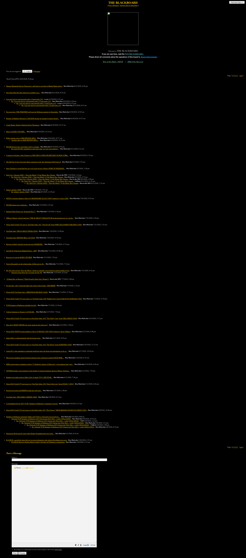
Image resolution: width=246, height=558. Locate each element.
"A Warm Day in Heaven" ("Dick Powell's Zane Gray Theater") (27, 279)
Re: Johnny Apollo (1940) (20, 192)
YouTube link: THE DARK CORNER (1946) (21, 397)
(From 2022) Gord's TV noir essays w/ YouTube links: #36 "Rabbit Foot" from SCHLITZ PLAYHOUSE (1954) (44, 299)
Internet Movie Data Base (129, 5)
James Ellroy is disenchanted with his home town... (23, 338)
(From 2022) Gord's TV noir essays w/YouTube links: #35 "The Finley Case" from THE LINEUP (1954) (41, 318)
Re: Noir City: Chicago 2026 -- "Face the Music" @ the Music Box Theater (37, 177)
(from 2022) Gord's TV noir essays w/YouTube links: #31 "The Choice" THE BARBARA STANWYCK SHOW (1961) (46, 410)
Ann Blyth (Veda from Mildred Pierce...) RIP (21, 251)
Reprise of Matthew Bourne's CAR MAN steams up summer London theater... (32, 118)
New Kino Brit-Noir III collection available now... (23, 93)
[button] (76, 545)
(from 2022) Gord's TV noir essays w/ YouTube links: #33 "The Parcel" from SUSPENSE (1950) (39, 345)
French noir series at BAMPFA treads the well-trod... (24, 390)
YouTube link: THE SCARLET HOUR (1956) (22, 231)
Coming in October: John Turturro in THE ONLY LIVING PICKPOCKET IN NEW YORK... (37, 155)
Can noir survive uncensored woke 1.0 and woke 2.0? (24, 99)
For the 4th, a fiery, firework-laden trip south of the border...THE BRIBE (30, 286)
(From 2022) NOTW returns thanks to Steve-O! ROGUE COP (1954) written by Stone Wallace (38, 332)
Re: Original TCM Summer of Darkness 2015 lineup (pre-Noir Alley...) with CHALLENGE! (47, 421)
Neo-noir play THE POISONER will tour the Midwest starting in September (32, 112)
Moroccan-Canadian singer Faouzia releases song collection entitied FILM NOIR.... (35, 358)
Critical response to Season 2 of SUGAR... (20, 312)
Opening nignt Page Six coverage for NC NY (26, 273)
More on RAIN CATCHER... (16, 132)
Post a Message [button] (113, 5)
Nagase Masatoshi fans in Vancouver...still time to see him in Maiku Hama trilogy (34, 86)
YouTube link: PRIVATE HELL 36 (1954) (20, 238)
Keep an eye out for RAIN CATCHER (19, 257)
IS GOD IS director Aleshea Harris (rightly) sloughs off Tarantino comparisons (38, 442)
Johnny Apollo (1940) (13, 190)
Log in (28, 71)
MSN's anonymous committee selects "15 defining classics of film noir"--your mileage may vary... (39, 364)
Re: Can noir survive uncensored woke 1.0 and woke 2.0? (31, 101)
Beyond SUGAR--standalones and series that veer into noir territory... (35, 149)
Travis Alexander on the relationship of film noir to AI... (25, 264)
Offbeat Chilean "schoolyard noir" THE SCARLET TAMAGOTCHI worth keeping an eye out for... (40, 218)
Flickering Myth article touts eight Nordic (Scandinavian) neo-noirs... (30, 434)
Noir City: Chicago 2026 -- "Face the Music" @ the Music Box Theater (30, 175)
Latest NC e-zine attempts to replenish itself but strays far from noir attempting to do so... (36, 351)
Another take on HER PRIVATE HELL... (25, 140)
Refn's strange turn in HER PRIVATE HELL (21, 138)
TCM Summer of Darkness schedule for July (21, 305)
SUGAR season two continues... (17, 205)
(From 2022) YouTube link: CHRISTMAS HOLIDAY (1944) (27, 292)
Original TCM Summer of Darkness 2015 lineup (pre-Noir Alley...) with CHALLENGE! (41, 419)
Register (31, 468)
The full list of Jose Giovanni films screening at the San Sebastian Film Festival (33, 162)
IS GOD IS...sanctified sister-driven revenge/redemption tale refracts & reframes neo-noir (36, 440)
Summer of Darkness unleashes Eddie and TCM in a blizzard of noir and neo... (33, 417)
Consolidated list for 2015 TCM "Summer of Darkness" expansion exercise (32, 404)
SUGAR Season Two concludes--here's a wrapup (22, 147)
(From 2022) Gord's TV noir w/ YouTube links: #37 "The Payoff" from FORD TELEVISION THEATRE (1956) (44, 225)
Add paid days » (236, 2)
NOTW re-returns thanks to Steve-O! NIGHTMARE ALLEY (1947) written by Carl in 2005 (37, 198)
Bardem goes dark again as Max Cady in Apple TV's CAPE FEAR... (29, 377)
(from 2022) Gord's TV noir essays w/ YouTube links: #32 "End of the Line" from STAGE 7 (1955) (40, 384)
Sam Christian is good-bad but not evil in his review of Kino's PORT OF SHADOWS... (35, 168)
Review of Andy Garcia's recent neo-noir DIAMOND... (24, 244)
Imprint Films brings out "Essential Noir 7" (21, 212)
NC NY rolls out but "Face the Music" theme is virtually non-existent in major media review (38, 270)
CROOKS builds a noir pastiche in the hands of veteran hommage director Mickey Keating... (38, 371)
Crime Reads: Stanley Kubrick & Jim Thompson (22, 125)
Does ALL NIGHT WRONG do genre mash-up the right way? (27, 325)
